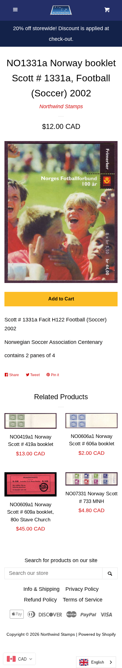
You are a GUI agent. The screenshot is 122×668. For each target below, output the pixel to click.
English (97, 662)
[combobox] (96, 662)
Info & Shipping (41, 589)
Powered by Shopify (97, 634)
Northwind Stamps (61, 106)
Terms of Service (82, 600)
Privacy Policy (82, 589)
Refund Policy (40, 600)
